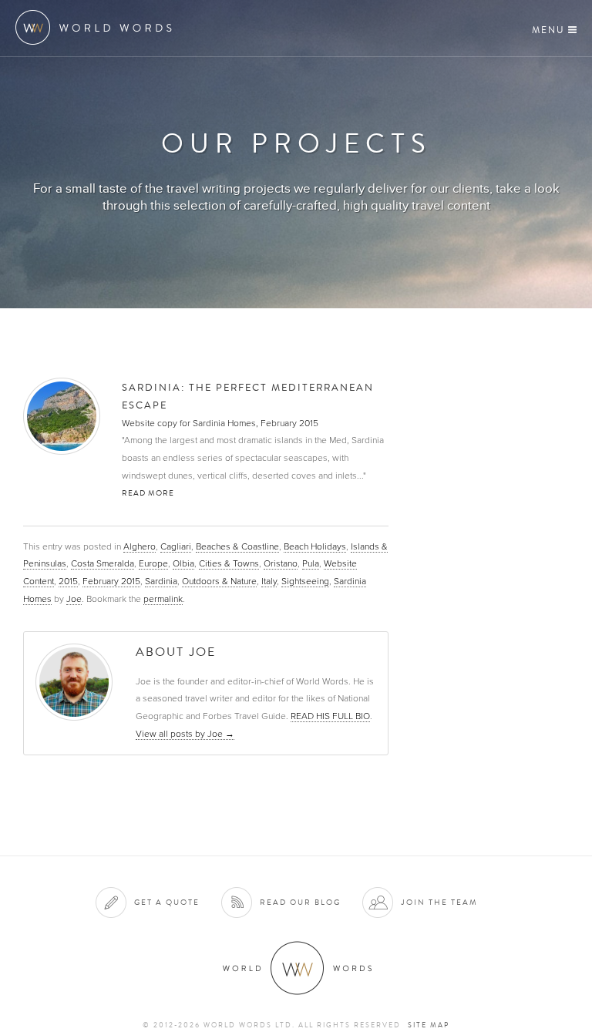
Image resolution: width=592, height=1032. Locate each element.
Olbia (183, 563)
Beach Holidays (315, 546)
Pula (310, 563)
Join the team (439, 902)
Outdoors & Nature (219, 581)
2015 (68, 581)
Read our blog (300, 902)
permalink (163, 598)
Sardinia (161, 581)
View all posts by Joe (185, 733)
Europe (153, 563)
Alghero (139, 546)
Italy (269, 581)
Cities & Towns (229, 563)
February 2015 (111, 581)
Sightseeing (305, 581)
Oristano (281, 563)
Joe (74, 598)
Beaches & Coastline (237, 546)
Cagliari (175, 546)
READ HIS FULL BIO (330, 716)
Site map (428, 1025)
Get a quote (167, 902)
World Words (98, 27)
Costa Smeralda (102, 563)
